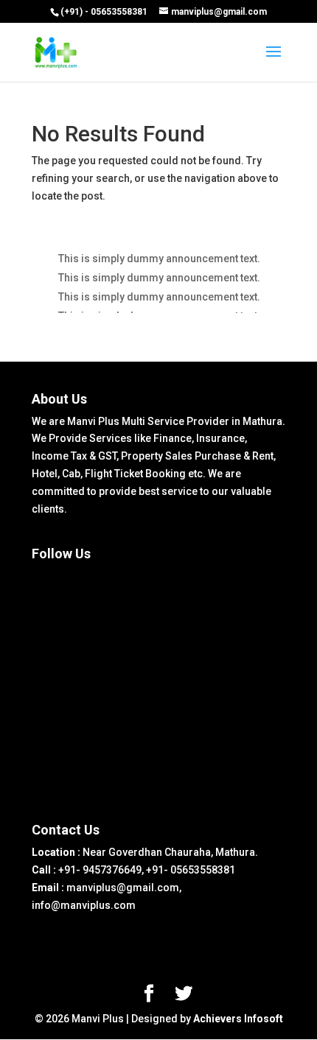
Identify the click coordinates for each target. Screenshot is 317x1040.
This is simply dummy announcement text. (159, 258)
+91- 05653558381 (190, 870)
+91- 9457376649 (100, 870)
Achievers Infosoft (238, 1019)
